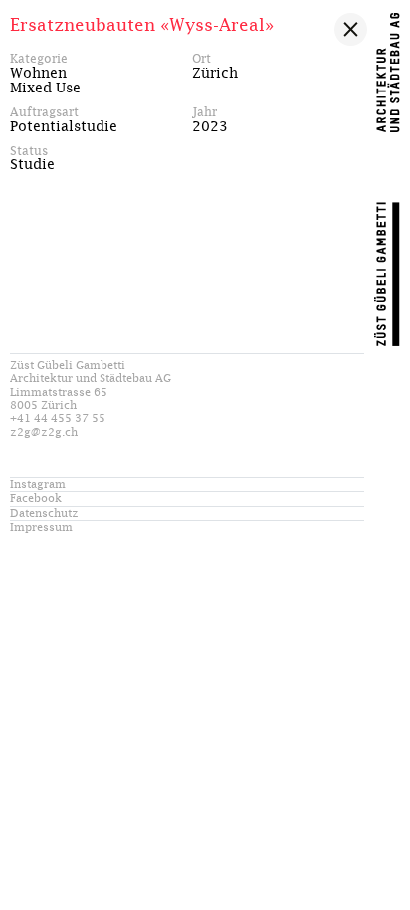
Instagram (38, 484)
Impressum (41, 527)
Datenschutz (44, 513)
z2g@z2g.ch (44, 432)
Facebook (36, 498)
